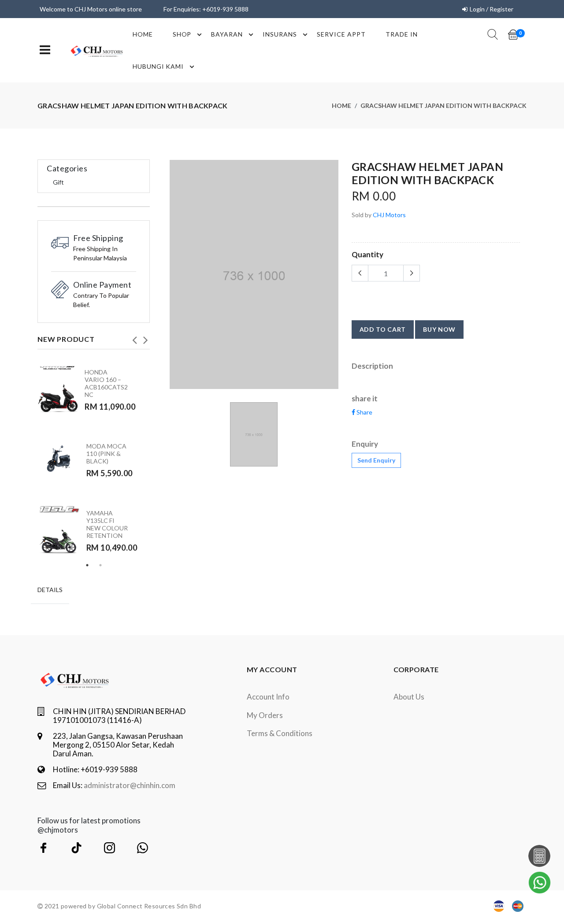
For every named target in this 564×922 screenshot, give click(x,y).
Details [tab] (50, 589)
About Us (408, 696)
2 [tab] (100, 565)
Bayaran (227, 34)
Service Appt (341, 34)
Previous (134, 337)
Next (145, 337)
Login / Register (491, 9)
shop (182, 34)
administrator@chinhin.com (129, 785)
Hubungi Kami (158, 66)
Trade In (402, 34)
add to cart (383, 329)
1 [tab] (87, 565)
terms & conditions (279, 733)
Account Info (268, 696)
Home (143, 34)
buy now (439, 329)
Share (363, 412)
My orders (265, 715)
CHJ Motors (389, 214)
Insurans (280, 34)
